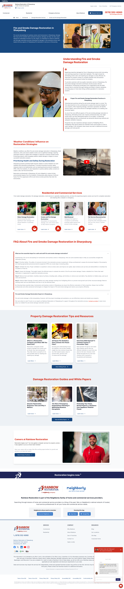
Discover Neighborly (44, 514)
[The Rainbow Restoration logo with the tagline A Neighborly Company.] (48, 489)
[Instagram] (28, 547)
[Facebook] (14, 547)
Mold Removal (69, 217)
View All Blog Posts (61, 366)
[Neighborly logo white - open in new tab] (5, 1)
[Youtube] (25, 547)
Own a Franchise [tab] (103, 6)
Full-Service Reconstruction (97, 217)
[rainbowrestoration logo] (25, 529)
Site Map (93, 535)
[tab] (6, 13)
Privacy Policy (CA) (55, 578)
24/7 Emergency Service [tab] (115, 6)
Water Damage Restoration (25, 217)
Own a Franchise (71, 535)
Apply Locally (71, 542)
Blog (92, 529)
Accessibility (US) (66, 578)
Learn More (31, 361)
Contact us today (93, 301)
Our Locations (95, 532)
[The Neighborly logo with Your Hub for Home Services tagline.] (76, 489)
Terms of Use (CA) (32, 578)
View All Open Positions (23, 455)
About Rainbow (71, 532)
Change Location (20, 7)
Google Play (86, 514)
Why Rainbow (71, 529)
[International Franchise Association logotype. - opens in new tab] (22, 551)
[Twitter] (18, 547)
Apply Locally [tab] (93, 6)
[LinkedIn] (21, 547)
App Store (73, 514)
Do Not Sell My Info (88, 578)
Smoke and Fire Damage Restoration (48, 218)
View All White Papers (61, 419)
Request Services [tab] (96, 13)
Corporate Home (96, 538)
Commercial (46, 529)
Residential (46, 532)
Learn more (20, 229)
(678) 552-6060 (22, 535)
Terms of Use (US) (21, 578)
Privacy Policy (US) (43, 578)
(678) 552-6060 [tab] (113, 12)
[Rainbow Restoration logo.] (7, 6)
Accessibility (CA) (77, 578)
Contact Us (70, 538)
